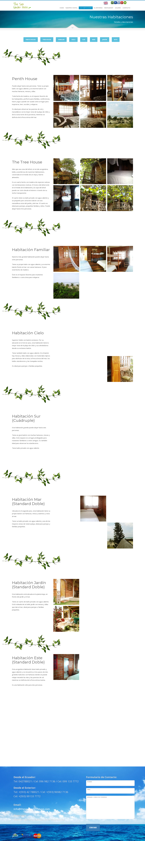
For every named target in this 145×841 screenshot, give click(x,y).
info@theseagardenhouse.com (32, 809)
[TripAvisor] (112, 2)
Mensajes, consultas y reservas (97, 797)
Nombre (89, 782)
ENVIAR (93, 827)
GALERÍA (118, 8)
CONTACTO (126, 8)
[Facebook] (118, 2)
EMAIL (88, 789)
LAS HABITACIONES (85, 8)
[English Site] (105, 3)
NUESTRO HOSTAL (72, 8)
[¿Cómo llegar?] (125, 2)
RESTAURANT (108, 8)
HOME (62, 8)
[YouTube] (121, 2)
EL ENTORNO (98, 8)
